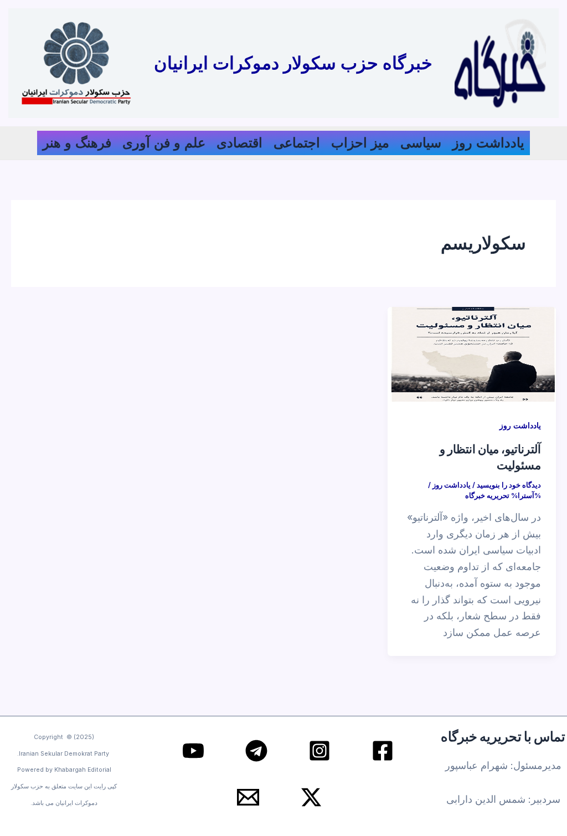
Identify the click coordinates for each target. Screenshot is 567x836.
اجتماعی (297, 142)
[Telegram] (256, 750)
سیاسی (420, 142)
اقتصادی (239, 142)
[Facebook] (382, 750)
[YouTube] (193, 750)
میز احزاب (360, 142)
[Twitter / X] (311, 797)
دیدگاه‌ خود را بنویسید (509, 484)
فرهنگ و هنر (77, 142)
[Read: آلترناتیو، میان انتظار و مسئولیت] (472, 354)
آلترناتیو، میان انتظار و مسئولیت (490, 457)
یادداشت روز (488, 142)
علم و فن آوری (163, 142)
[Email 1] (248, 797)
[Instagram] (319, 750)
